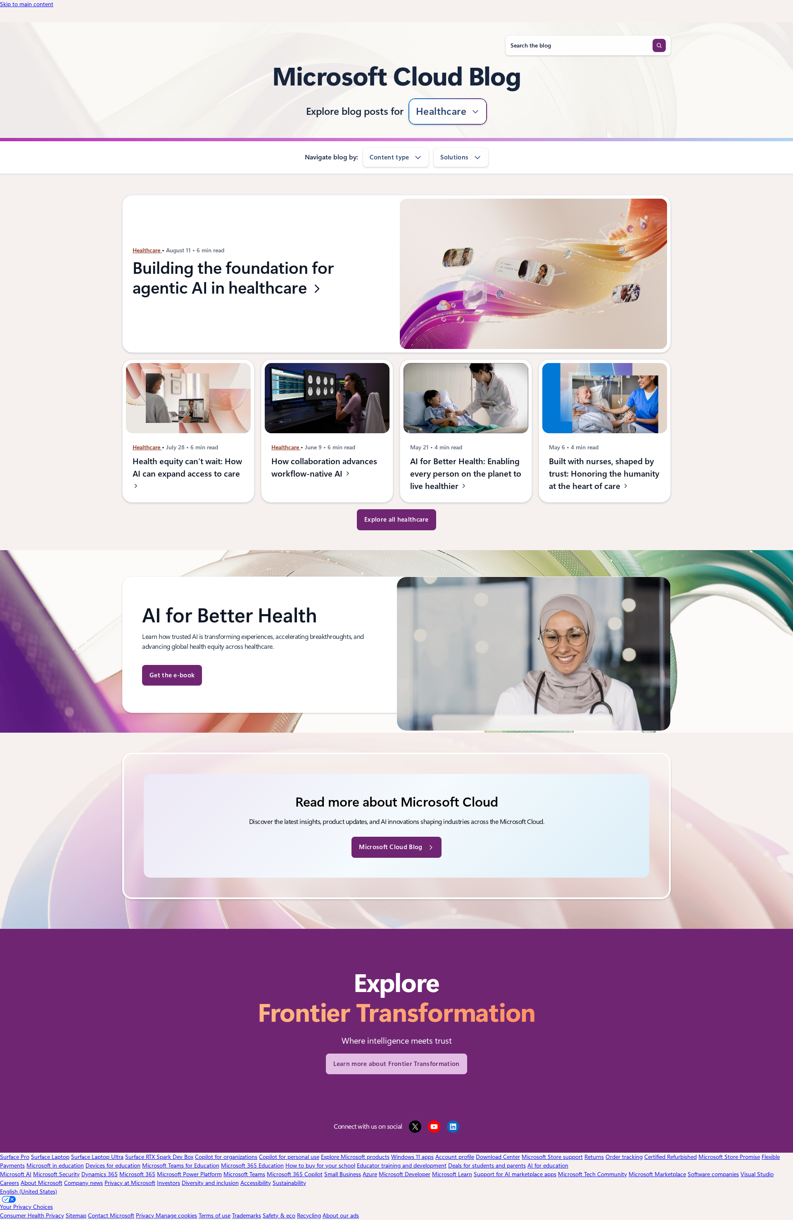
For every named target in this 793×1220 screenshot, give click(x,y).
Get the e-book (172, 675)
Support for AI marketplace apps (515, 1174)
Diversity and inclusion (210, 1183)
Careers (9, 1183)
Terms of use (214, 1215)
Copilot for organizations (226, 1157)
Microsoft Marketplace (657, 1174)
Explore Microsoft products (355, 1157)
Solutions (454, 157)
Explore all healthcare (396, 519)
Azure (370, 1174)
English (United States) (28, 1191)
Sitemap (76, 1215)
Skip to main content (26, 4)
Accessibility (255, 1183)
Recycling (309, 1215)
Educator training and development (401, 1165)
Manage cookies (176, 1215)
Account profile (454, 1157)
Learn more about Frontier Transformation (396, 1064)
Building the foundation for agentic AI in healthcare (233, 278)
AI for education (547, 1165)
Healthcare (441, 111)
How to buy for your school (320, 1165)
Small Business (342, 1174)
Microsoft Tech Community (592, 1174)
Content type (389, 157)
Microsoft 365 (137, 1174)
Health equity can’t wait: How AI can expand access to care (187, 467)
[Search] (659, 45)
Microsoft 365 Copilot (295, 1174)
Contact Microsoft (111, 1215)
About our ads (341, 1215)
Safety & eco (279, 1215)
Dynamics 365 (99, 1174)
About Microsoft (41, 1183)
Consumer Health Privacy (32, 1215)
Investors (168, 1183)
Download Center (498, 1157)
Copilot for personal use (289, 1157)
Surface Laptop (50, 1157)
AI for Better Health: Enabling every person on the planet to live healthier (465, 473)
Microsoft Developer (404, 1174)
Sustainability (289, 1183)
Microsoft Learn (452, 1174)
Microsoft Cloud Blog (390, 847)
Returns (594, 1157)
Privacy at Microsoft (129, 1183)
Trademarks (246, 1215)
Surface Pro (14, 1157)
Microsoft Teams (244, 1174)
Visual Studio (757, 1174)
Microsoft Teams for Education (180, 1165)
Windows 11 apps (412, 1157)
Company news (83, 1183)
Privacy (146, 1215)
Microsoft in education (55, 1165)
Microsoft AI (15, 1174)
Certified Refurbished (670, 1157)
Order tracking (624, 1157)
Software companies (713, 1174)
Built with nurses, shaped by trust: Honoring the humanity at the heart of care (604, 473)
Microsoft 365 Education (252, 1165)
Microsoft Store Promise (729, 1157)
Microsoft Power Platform (189, 1174)
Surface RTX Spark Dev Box (159, 1157)
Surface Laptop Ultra (97, 1157)
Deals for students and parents (487, 1165)
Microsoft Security (56, 1174)
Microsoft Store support (552, 1157)
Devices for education (112, 1165)
